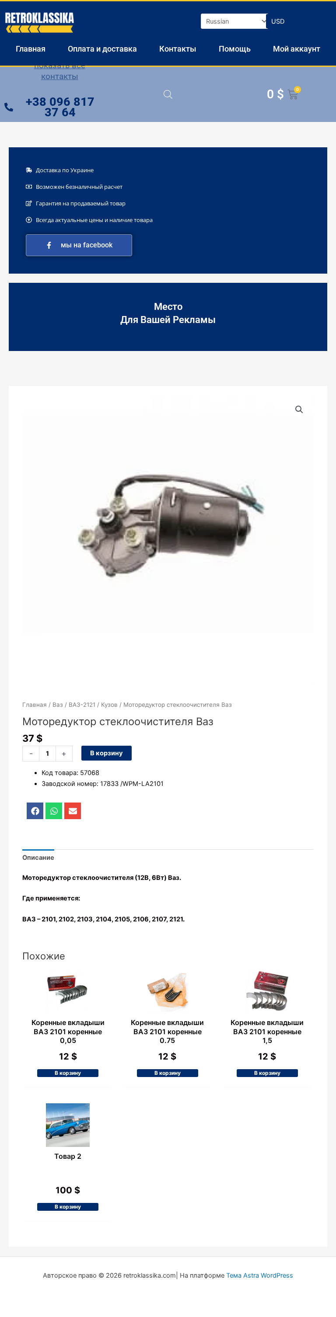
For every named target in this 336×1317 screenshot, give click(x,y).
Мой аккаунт (296, 48)
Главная (31, 48)
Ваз (57, 704)
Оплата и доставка (102, 48)
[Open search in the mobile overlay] (168, 94)
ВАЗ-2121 (82, 704)
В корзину (106, 753)
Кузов (109, 704)
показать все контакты (59, 70)
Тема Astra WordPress (259, 1275)
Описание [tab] (38, 858)
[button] (299, 409)
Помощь (235, 48)
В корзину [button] (68, 1073)
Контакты (177, 48)
